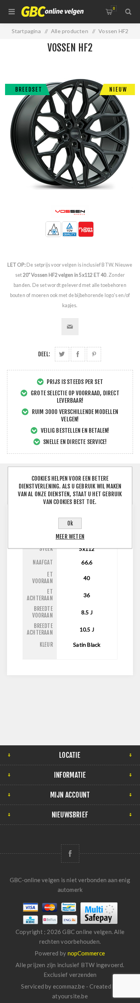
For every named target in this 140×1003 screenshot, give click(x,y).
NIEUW (118, 89)
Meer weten (70, 536)
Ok (70, 523)
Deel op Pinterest (94, 354)
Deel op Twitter (62, 354)
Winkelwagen (114, 8)
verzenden (83, 974)
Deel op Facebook (78, 354)
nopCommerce (86, 953)
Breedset (28, 89)
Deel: (44, 354)
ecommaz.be (69, 986)
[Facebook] (70, 853)
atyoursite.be (70, 995)
